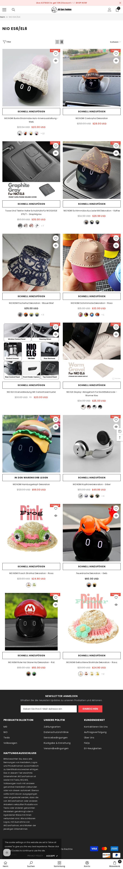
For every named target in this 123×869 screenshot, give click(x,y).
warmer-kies (83, 407)
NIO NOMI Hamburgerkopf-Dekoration (31, 484)
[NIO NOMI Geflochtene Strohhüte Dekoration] (92, 621)
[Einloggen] (109, 9)
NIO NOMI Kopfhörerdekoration (92, 484)
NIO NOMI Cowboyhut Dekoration (92, 118)
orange (25, 133)
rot (28, 673)
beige (37, 314)
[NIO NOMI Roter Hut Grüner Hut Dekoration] (31, 621)
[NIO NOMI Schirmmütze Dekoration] (92, 262)
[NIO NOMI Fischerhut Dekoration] (31, 262)
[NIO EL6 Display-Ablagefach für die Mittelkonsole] (92, 351)
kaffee (86, 222)
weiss (19, 133)
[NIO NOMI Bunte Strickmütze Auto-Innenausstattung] (31, 77)
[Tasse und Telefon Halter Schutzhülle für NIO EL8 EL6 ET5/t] (31, 170)
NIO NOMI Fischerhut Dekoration (31, 303)
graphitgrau (20, 225)
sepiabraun (31, 225)
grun (34, 585)
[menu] (4, 10)
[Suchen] (13, 10)
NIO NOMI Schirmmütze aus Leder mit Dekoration (92, 210)
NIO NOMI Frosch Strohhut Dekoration (31, 573)
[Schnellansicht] (56, 61)
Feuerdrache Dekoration (91, 573)
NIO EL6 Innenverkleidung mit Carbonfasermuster (31, 392)
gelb (31, 133)
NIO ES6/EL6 (14, 17)
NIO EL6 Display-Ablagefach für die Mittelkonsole (91, 394)
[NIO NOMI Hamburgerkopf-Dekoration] (31, 443)
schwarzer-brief (25, 314)
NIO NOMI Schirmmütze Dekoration (91, 303)
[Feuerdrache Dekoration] (92, 532)
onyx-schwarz (100, 407)
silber (80, 496)
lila (86, 496)
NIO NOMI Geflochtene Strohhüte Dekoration (91, 662)
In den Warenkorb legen (31, 477)
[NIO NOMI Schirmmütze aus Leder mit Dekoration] (92, 170)
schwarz (97, 222)
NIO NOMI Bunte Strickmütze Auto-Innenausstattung (31, 120)
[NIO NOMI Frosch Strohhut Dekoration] (31, 532)
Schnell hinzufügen (31, 111)
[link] (31, 864)
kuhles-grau (37, 225)
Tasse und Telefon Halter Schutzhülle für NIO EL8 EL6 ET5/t (31, 212)
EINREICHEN (90, 709)
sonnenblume (97, 673)
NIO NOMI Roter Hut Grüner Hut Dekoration (31, 662)
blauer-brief (20, 314)
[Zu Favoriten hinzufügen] (56, 53)
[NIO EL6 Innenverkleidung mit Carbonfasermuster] (31, 351)
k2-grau (94, 407)
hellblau (31, 314)
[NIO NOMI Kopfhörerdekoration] (92, 443)
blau (91, 314)
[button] (57, 42)
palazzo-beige (25, 225)
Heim (2, 17)
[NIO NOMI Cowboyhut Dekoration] (92, 77)
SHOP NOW (81, 2)
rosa (36, 133)
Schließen (120, 3)
